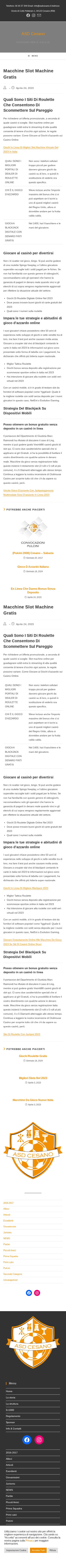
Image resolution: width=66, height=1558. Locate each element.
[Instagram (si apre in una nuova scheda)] (33, 15)
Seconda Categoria (12, 1274)
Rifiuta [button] (53, 1550)
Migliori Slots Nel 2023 (33, 1078)
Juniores (7, 1232)
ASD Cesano (33, 33)
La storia (10, 1397)
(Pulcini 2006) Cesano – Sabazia (33, 553)
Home (9, 1391)
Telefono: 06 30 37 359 (16, 6)
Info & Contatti (13, 1428)
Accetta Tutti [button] (38, 1550)
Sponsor (10, 1422)
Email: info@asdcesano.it (39, 6)
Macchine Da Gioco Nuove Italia (33, 1100)
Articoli (6, 1214)
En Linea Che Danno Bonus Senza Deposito (33, 590)
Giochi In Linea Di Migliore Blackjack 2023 (25, 888)
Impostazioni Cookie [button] (16, 1550)
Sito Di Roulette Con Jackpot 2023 (21, 1034)
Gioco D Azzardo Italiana (33, 566)
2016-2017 (8, 1203)
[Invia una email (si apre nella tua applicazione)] (38, 15)
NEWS (6, 1238)
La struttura (12, 1403)
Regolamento (13, 1416)
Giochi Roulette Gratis (33, 1056)
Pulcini (6, 1268)
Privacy (30, 1540)
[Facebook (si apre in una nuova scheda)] (28, 15)
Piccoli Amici (9, 1250)
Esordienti (8, 1220)
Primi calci (8, 1262)
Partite (6, 1244)
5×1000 (10, 1410)
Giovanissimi (9, 1226)
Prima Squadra (10, 1256)
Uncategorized (10, 1280)
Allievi (6, 1209)
